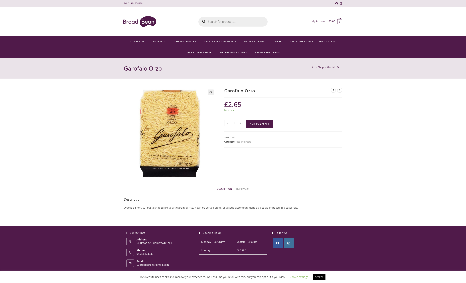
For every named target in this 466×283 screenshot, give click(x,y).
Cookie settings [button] (299, 277)
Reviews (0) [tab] (242, 188)
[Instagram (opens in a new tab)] (340, 3)
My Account (318, 21)
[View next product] (339, 90)
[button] (211, 92)
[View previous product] (333, 90)
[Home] (313, 67)
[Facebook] (278, 243)
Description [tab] (224, 188)
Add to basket (259, 123)
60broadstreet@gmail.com (153, 264)
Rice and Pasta (243, 141)
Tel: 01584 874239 (133, 3)
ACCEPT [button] (319, 277)
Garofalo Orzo (334, 67)
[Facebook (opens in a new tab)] (336, 3)
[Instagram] (289, 243)
